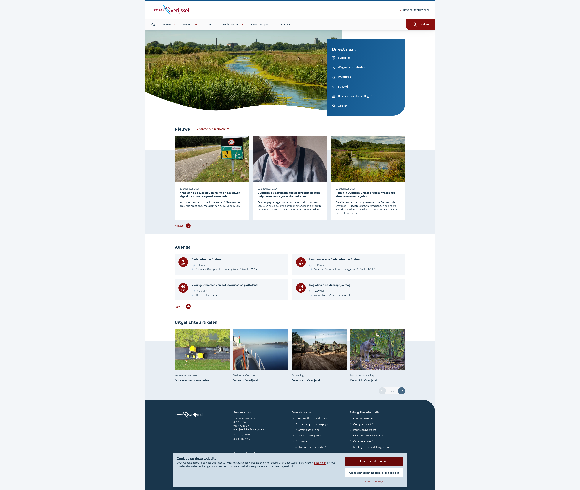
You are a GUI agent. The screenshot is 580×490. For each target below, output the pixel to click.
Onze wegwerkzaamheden (192, 380)
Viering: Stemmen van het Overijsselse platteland (225, 285)
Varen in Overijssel (245, 380)
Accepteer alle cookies (374, 461)
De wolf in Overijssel (363, 380)
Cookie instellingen (374, 481)
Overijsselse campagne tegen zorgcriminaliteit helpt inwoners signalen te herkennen (289, 194)
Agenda (179, 306)
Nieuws (179, 225)
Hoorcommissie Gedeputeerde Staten (334, 259)
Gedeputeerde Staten (206, 259)
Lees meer (320, 462)
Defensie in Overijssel (306, 380)
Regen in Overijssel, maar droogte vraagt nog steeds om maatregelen (365, 194)
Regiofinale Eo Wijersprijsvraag (329, 285)
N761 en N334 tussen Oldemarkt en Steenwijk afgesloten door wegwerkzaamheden (210, 194)
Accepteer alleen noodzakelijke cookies (374, 472)
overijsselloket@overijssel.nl (249, 429)
